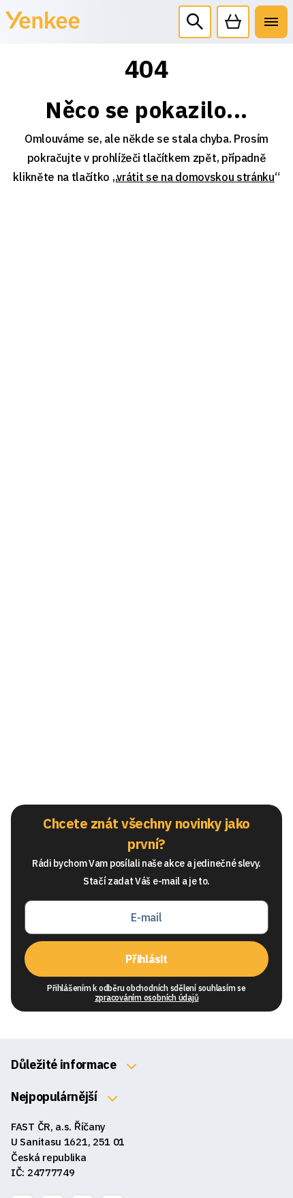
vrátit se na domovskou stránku (195, 177)
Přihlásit (146, 959)
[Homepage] (42, 28)
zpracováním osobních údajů (147, 997)
